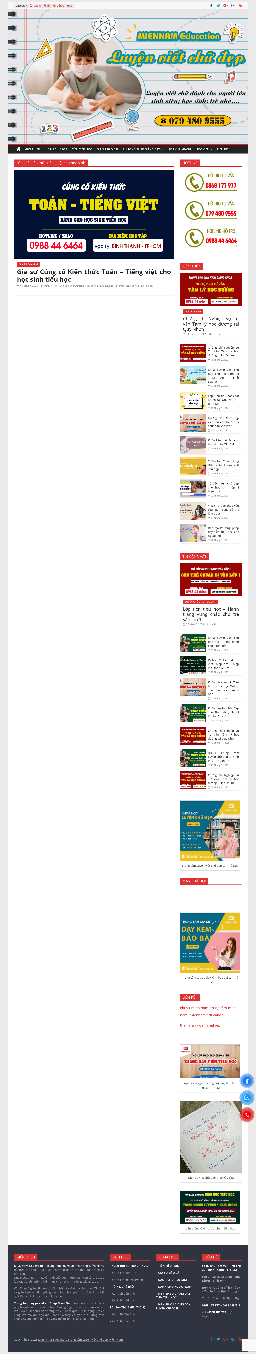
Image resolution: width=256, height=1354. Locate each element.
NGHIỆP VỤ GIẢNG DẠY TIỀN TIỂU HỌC (173, 1295)
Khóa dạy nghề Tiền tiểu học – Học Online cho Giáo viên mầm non (223, 688)
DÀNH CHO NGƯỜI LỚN (174, 1286)
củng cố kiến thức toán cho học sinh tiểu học (129, 285)
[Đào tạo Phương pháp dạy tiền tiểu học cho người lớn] (193, 526)
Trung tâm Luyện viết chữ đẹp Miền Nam (43, 1303)
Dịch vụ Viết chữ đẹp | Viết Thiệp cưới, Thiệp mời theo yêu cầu (48, 7)
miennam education (207, 1015)
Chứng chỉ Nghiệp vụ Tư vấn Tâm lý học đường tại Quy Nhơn (211, 323)
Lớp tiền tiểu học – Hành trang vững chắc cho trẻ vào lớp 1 (211, 614)
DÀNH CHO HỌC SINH (173, 1280)
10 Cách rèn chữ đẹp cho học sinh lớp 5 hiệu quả (223, 487)
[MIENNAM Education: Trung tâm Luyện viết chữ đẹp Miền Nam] (18, 149)
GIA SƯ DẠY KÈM (28, 264)
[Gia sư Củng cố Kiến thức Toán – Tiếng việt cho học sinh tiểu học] (94, 172)
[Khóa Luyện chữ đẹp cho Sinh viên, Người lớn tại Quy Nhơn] (193, 706)
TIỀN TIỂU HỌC (82, 149)
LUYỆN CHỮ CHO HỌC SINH (200, 601)
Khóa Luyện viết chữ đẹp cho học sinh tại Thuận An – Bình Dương (223, 375)
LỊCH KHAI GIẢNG (179, 149)
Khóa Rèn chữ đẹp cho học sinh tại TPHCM (223, 442)
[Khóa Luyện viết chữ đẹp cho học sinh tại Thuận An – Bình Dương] (193, 368)
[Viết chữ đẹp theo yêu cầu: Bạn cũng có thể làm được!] (193, 504)
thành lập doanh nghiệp (200, 1025)
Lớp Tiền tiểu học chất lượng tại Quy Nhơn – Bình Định (223, 400)
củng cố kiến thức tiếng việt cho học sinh (80, 285)
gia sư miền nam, (195, 1007)
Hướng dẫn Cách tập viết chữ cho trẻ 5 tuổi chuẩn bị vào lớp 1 (223, 422)
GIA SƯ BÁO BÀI (107, 149)
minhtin (48, 285)
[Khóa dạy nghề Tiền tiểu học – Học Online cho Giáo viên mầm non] (193, 680)
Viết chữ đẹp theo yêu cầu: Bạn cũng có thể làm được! (223, 509)
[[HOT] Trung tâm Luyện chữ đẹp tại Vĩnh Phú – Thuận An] (193, 751)
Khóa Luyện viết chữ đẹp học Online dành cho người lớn (223, 641)
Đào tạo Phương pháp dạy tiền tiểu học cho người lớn (223, 532)
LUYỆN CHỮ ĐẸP (56, 149)
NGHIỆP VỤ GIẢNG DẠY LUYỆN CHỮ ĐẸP (173, 1306)
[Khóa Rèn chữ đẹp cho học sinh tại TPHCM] (193, 438)
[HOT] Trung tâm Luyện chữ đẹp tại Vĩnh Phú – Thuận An (223, 757)
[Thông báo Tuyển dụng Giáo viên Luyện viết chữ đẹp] (193, 459)
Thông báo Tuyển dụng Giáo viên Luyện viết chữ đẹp (223, 465)
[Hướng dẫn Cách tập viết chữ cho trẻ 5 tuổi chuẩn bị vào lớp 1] (193, 416)
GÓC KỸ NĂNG (193, 311)
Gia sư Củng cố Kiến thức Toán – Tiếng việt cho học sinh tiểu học (94, 275)
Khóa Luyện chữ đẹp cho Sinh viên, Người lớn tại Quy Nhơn (223, 712)
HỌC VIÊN (202, 149)
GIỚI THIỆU (32, 149)
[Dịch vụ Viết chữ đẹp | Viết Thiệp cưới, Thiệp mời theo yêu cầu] (193, 658)
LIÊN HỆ (222, 149)
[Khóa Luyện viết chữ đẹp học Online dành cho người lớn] (193, 636)
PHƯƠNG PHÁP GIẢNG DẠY (141, 149)
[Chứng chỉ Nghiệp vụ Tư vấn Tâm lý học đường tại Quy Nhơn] (211, 275)
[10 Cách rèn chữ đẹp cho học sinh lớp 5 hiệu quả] (193, 482)
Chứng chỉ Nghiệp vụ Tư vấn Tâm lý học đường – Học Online (223, 351)
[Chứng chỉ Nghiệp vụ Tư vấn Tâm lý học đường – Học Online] (193, 346)
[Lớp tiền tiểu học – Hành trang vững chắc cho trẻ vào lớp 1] (211, 565)
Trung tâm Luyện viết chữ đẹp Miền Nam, (75, 1266)
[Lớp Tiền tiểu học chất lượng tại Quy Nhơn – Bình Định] (193, 394)
